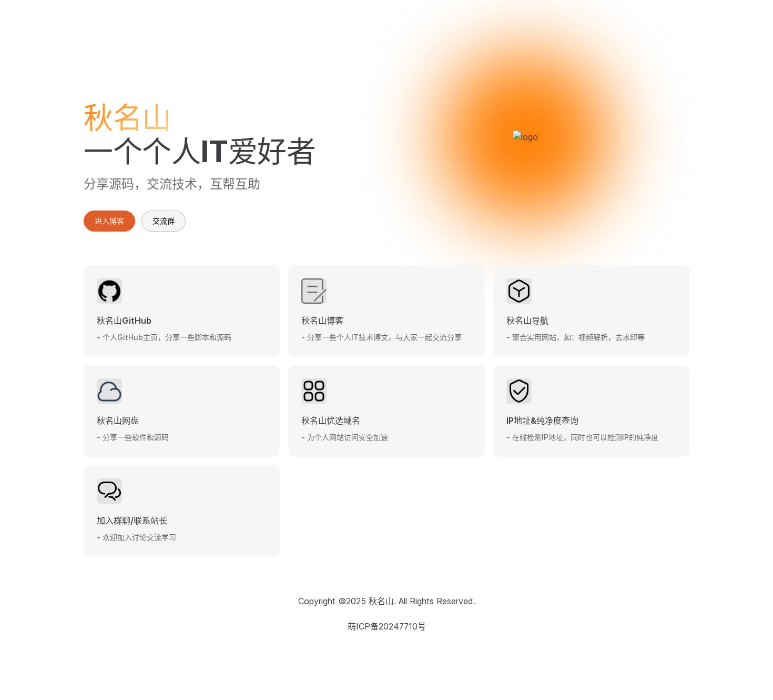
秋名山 (381, 601)
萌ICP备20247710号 (387, 626)
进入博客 (109, 220)
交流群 (163, 220)
